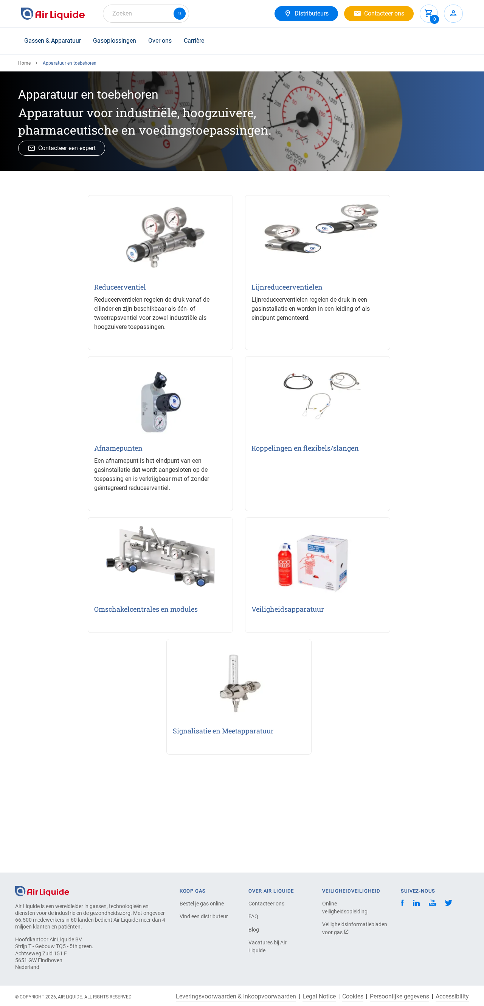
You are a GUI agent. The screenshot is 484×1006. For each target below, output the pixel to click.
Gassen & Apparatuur (52, 40)
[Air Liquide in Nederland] (53, 14)
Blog (253, 930)
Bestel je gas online (202, 904)
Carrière (194, 40)
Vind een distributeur (204, 916)
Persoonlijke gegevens (399, 997)
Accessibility (452, 997)
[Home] (42, 890)
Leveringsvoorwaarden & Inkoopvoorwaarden (236, 997)
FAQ (253, 916)
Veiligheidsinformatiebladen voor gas (348, 928)
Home (24, 63)
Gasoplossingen (114, 40)
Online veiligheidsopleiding (345, 908)
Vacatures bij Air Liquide (267, 946)
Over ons (160, 40)
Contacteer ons (266, 904)
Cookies (352, 997)
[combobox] (146, 14)
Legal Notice (319, 997)
